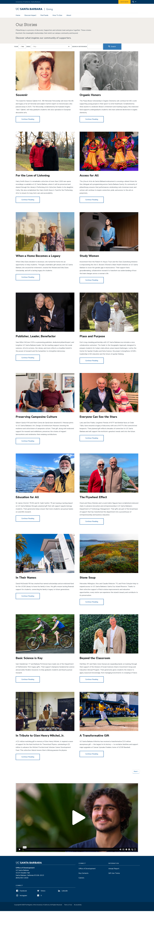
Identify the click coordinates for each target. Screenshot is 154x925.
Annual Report (113, 868)
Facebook (23, 891)
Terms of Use (68, 905)
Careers (81, 878)
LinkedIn (64, 891)
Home (18, 15)
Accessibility (78, 905)
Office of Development (87, 868)
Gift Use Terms (114, 873)
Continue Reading (30, 119)
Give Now (124, 2)
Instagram (23, 895)
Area (28, 46)
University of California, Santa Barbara (28, 2)
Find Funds (44, 15)
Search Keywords (79, 46)
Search (113, 46)
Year (16, 46)
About (68, 15)
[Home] (35, 10)
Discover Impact (30, 15)
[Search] (134, 2)
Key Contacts (83, 873)
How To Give (57, 15)
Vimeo (42, 891)
